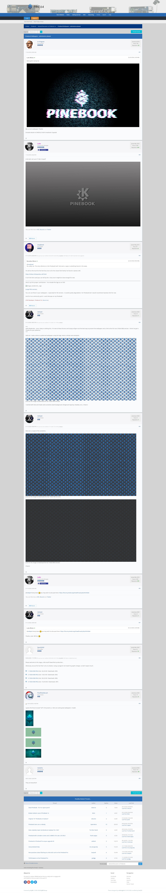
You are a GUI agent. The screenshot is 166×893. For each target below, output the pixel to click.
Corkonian (130, 842)
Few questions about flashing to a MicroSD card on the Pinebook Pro (48, 852)
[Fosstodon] (35, 882)
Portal (98, 15)
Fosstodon (114, 882)
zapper (129, 825)
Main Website (60, 15)
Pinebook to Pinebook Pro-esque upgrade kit (41, 841)
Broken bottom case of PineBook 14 (39, 813)
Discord (42, 229)
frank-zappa (93, 835)
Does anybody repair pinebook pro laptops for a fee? (44, 830)
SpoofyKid (40, 647)
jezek (128, 819)
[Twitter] (32, 882)
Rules (68, 15)
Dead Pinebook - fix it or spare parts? (39, 807)
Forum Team (130, 884)
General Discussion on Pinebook (46, 26)
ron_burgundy (93, 847)
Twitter (49, 229)
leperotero (94, 824)
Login (27, 18)
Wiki (84, 15)
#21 (139, 52)
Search (104, 15)
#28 (139, 658)
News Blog (91, 15)
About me (45, 300)
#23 (139, 255)
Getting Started (76, 15)
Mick (93, 813)
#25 (139, 426)
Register (35, 18)
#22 (139, 154)
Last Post (124, 808)
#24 (139, 322)
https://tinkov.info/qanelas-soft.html (36, 274)
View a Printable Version (32, 863)
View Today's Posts (38, 21)
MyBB (31, 890)
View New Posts (28, 21)
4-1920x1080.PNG (33, 682)
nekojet (39, 312)
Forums (129, 876)
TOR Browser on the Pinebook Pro (38, 858)
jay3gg (93, 858)
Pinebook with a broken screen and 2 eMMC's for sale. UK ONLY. (47, 835)
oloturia (93, 807)
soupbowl (40, 245)
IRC (38, 229)
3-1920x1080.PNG (33, 678)
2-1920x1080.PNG (33, 674)
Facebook (113, 876)
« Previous (31, 31)
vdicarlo (93, 819)
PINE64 (27, 26)
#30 (139, 778)
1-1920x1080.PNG (33, 671)
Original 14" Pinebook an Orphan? (38, 819)
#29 (139, 703)
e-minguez (40, 42)
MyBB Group (43, 890)
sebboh (93, 841)
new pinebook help (34, 847)
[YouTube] (28, 882)
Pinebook (33, 26)
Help (110, 15)
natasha (40, 768)
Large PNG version (31, 289)
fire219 (140, 890)
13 (106, 824)
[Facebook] (25, 882)
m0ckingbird (121, 890)
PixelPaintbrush (42, 693)
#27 (139, 622)
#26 (139, 588)
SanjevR (93, 852)
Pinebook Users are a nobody (37, 824)
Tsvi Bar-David (93, 830)
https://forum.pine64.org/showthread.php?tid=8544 (74, 593)
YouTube (113, 880)
